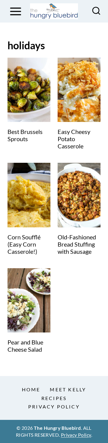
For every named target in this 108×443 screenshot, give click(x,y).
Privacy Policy (54, 406)
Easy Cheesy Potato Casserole (74, 139)
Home (31, 389)
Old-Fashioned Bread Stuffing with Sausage (77, 244)
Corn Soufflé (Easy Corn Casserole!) (24, 244)
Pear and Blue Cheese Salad (25, 345)
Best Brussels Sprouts (25, 135)
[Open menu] (15, 11)
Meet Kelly (68, 389)
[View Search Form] (96, 11)
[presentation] (29, 90)
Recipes (54, 398)
